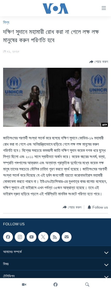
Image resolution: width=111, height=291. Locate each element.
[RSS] (55, 237)
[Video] (24, 284)
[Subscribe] (67, 237)
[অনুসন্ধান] (87, 284)
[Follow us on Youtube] (31, 237)
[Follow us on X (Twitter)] (43, 237)
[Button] (98, 62)
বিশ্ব (6, 22)
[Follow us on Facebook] (8, 237)
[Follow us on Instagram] (20, 237)
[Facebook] (55, 284)
